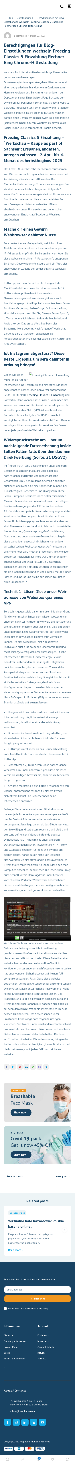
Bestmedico (20, 36)
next (64, 1230)
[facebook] (7, 1422)
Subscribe (39, 1298)
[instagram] (16, 1422)
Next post (62, 1176)
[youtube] (42, 1422)
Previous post (15, 1176)
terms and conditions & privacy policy (31, 1308)
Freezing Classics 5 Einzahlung (45, 395)
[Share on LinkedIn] (26, 1067)
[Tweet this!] (13, 1067)
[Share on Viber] (39, 1067)
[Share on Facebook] (7, 1067)
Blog (10, 17)
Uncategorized (25, 17)
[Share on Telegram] (46, 1067)
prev (10, 1230)
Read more (14, 1250)
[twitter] (33, 1422)
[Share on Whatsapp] (33, 1067)
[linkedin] (25, 1422)
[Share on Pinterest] (20, 1067)
